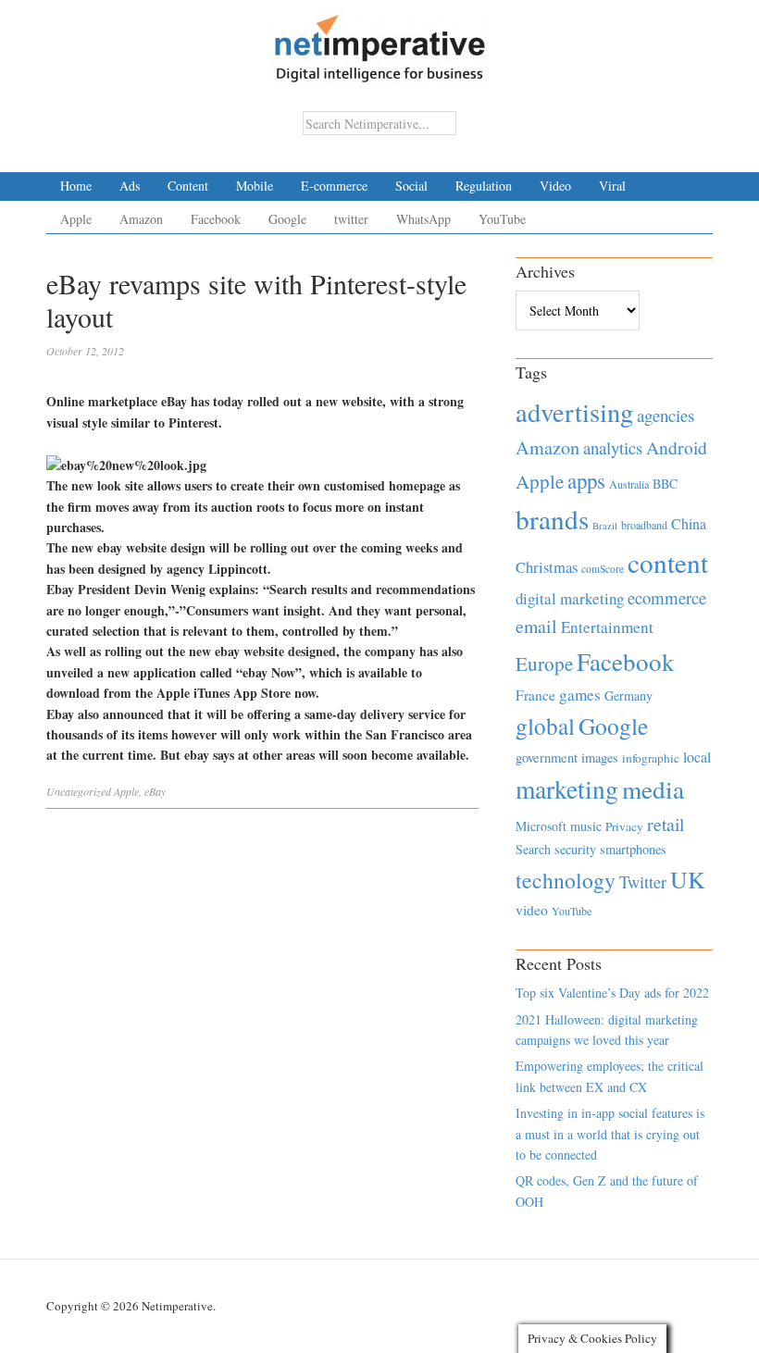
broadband (644, 524)
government (547, 757)
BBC (665, 483)
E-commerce (334, 185)
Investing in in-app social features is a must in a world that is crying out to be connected (610, 1133)
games (580, 694)
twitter (351, 219)
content (668, 562)
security (575, 849)
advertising (574, 411)
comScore (602, 569)
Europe (544, 663)
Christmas (547, 566)
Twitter (642, 882)
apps (586, 480)
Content (188, 185)
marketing (567, 789)
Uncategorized (78, 791)
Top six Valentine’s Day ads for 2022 (612, 992)
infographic (650, 758)
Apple (76, 219)
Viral (612, 185)
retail (665, 824)
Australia (629, 484)
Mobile (254, 185)
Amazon (141, 219)
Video (555, 185)
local (697, 756)
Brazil (604, 525)
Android (676, 447)
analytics (612, 447)
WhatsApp (423, 219)
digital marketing (570, 598)
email (536, 626)
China (688, 523)
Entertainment (607, 627)
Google (287, 219)
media (653, 789)
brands (552, 519)
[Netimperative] (380, 42)
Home (76, 185)
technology (566, 880)
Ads (129, 185)
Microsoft (541, 826)
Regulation (483, 185)
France (535, 695)
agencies (665, 415)
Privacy (624, 826)
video (532, 909)
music (586, 826)
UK (687, 879)
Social (411, 185)
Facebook (216, 219)
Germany (628, 695)
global (545, 725)
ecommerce (667, 597)
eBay (155, 791)
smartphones (633, 849)
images (599, 757)
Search (533, 849)
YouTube (502, 219)
